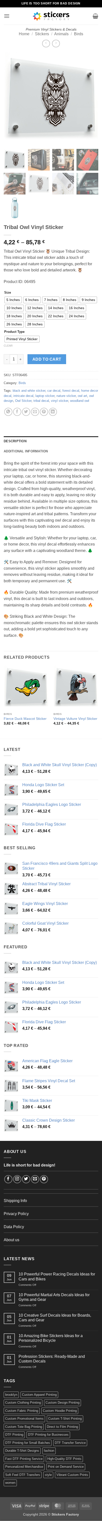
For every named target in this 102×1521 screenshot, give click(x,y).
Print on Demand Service (66, 1466)
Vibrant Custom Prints (72, 1475)
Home (24, 34)
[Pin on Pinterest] (44, 412)
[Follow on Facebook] (8, 1179)
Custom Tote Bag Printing (23, 1427)
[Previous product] (56, 43)
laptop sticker (44, 396)
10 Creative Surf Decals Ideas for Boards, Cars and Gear (55, 1317)
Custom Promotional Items (24, 1418)
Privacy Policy (16, 1214)
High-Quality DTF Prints (64, 1459)
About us (11, 1240)
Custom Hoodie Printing (60, 1411)
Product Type (14, 332)
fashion (49, 1450)
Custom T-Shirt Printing (65, 1418)
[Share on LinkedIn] (53, 412)
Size (7, 292)
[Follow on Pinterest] (44, 1179)
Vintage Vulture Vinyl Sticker (75, 719)
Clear (8, 345)
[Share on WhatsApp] (8, 412)
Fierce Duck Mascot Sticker (25, 719)
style (48, 1475)
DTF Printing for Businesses (48, 1434)
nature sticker (66, 396)
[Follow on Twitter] (26, 1179)
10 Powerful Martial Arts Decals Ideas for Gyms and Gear (54, 1297)
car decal (53, 390)
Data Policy (14, 1227)
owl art (82, 396)
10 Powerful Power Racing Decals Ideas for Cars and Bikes (57, 1276)
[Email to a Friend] (35, 412)
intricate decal (23, 396)
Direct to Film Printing (62, 1427)
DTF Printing (14, 1434)
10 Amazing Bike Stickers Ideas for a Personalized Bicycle (51, 1338)
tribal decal (41, 401)
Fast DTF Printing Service (24, 1459)
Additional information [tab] (26, 451)
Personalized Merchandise (24, 1466)
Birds (78, 34)
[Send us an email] (35, 1179)
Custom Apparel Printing (39, 1395)
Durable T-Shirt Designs (22, 1450)
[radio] (13, 300)
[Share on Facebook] (17, 412)
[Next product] (46, 43)
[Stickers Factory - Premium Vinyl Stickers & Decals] (51, 16)
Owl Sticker (23, 401)
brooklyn (11, 1395)
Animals (61, 34)
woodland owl (79, 401)
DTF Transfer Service (70, 1443)
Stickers (42, 34)
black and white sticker (29, 390)
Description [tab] (15, 441)
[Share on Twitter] (26, 412)
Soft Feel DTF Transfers (22, 1475)
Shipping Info (15, 1201)
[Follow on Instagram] (17, 1179)
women (10, 1483)
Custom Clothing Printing (23, 1402)
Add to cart (46, 359)
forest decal (70, 390)
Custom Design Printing (62, 1402)
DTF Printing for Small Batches (27, 1443)
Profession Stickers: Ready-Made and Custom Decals (52, 1358)
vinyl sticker (59, 401)
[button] (7, 16)
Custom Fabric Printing (21, 1411)
